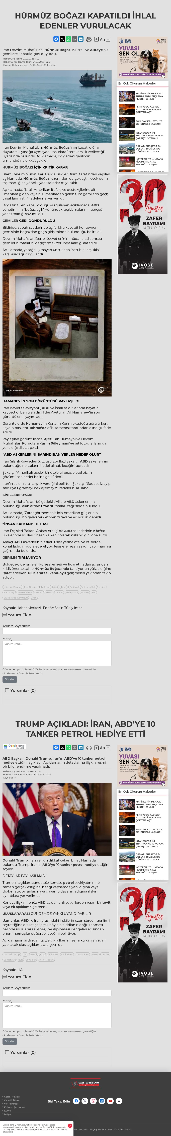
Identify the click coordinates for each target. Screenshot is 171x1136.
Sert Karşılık (87, 587)
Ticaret (59, 592)
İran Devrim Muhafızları (37, 587)
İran (25, 954)
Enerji (49, 592)
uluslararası (38, 573)
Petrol (33, 954)
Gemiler (101, 587)
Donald (9, 860)
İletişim (8, 1114)
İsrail (63, 587)
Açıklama (53, 954)
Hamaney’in (82, 412)
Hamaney (9, 592)
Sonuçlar (31, 959)
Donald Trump (38, 758)
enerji (57, 564)
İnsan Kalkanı (25, 592)
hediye (9, 762)
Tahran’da (37, 428)
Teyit (20, 959)
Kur (94, 592)
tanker (88, 758)
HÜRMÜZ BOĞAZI (18, 167)
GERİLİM (10, 558)
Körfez (99, 531)
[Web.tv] (119, 1101)
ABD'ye (96, 50)
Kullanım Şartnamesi (14, 1107)
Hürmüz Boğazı (36, 178)
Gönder (10, 679)
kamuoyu (47, 573)
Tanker (105, 954)
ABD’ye (70, 758)
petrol (100, 758)
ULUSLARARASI (16, 914)
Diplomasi (67, 954)
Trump (22, 860)
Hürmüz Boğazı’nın (60, 148)
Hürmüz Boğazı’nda (52, 569)
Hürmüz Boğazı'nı (60, 50)
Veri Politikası (11, 1103)
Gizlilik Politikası (12, 1097)
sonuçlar (22, 934)
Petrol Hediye (46, 959)
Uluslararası (82, 954)
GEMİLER (10, 221)
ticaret (73, 564)
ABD (95, 205)
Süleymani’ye (62, 443)
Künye (7, 1111)
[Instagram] (93, 1101)
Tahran (85, 592)
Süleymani (72, 592)
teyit (106, 902)
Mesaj (7, 639)
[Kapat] (70, 1125)
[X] (84, 1101)
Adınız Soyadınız (16, 626)
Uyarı (34, 597)
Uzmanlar (11, 920)
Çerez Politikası (11, 1100)
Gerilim (73, 587)
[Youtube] (110, 1101)
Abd (55, 587)
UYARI (26, 495)
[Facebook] (76, 1101)
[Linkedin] (102, 1101)
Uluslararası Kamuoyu (16, 597)
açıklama (24, 907)
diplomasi (61, 929)
